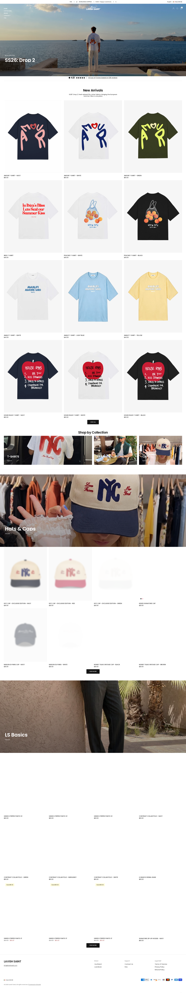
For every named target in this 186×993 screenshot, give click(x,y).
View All (7, 533)
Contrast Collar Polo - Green (16, 877)
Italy (178, 2)
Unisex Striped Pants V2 (13, 816)
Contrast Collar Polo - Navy (150, 816)
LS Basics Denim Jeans (147, 877)
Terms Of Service (161, 964)
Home (5, 8)
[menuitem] (7, 9)
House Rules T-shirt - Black (134, 415)
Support (127, 961)
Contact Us (129, 964)
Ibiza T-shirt (8, 255)
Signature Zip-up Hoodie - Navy (151, 938)
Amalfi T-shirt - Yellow (133, 335)
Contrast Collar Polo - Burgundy (62, 877)
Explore (9, 460)
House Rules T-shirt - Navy (14, 415)
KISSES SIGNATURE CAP (147, 603)
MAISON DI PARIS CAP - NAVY (14, 664)
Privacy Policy (159, 967)
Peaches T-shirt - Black (133, 255)
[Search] (177, 8)
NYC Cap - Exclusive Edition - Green (108, 603)
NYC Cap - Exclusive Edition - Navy (17, 603)
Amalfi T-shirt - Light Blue (74, 335)
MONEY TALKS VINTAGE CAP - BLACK (107, 664)
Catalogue (7, 11)
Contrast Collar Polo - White (106, 877)
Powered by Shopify (34, 984)
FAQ (5, 18)
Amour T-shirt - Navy (12, 175)
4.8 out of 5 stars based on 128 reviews (102, 78)
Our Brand (98, 964)
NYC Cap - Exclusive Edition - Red (62, 603)
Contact (7, 15)
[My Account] (173, 8)
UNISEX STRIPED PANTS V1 (13, 938)
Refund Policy (159, 970)
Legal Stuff (158, 961)
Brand (6, 13)
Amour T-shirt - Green (133, 175)
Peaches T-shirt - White (73, 255)
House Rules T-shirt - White (74, 415)
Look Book (98, 967)
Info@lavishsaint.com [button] (10, 965)
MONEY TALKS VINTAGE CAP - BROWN (152, 664)
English (169, 2)
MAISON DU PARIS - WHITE (58, 664)
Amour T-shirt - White (72, 175)
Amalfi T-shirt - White (12, 335)
